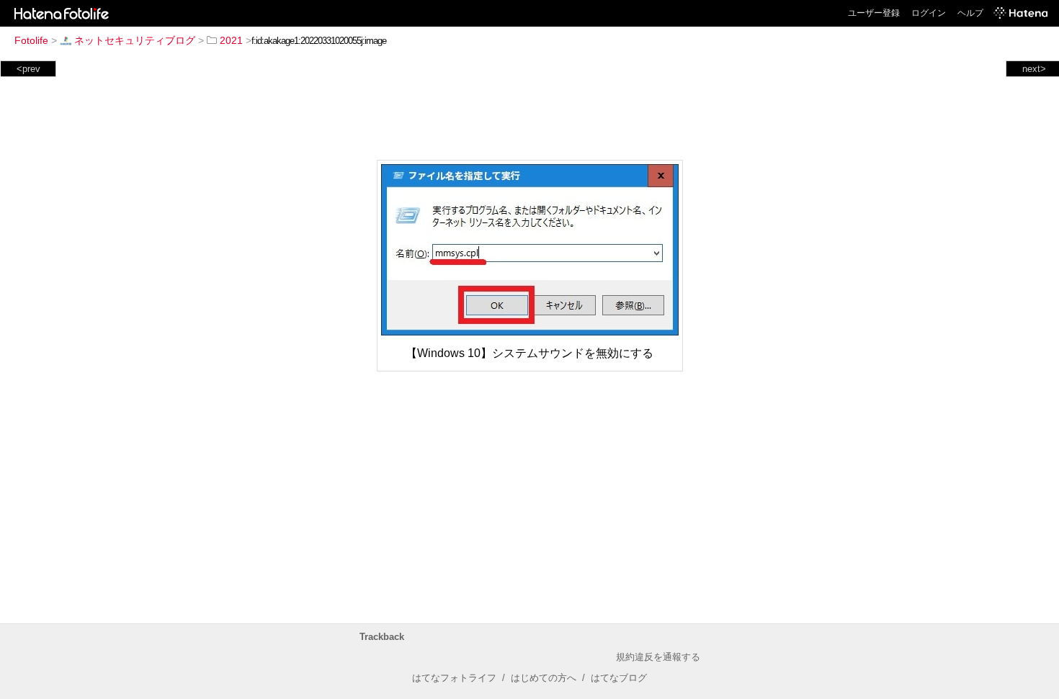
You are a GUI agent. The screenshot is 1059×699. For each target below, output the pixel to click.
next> (1034, 68)
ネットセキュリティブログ (134, 40)
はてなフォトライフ (454, 677)
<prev (28, 68)
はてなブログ (619, 677)
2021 (231, 40)
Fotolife (31, 40)
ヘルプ (970, 13)
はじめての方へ (543, 677)
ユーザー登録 (874, 13)
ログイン (928, 13)
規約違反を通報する (658, 656)
